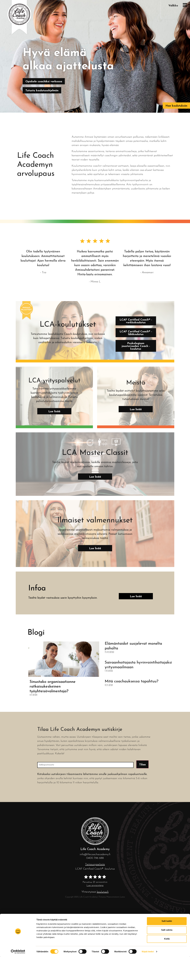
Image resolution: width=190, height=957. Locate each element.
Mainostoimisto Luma (116, 897)
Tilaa (142, 764)
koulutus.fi (103, 892)
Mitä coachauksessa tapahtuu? (131, 681)
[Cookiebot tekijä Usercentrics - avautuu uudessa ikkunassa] (18, 952)
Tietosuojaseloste (95, 864)
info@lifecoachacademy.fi (95, 854)
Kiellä (167, 939)
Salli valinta (166, 930)
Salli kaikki (167, 921)
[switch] (83, 951)
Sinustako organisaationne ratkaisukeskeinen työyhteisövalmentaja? (53, 686)
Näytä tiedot (148, 951)
